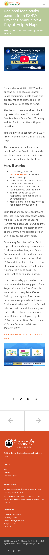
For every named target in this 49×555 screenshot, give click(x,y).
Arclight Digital (35, 544)
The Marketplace (10, 475)
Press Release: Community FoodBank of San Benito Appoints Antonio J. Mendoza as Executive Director (24, 499)
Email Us (7, 527)
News (30, 31)
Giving (24, 31)
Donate (7, 472)
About (6, 469)
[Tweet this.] (20, 399)
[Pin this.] (28, 399)
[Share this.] (13, 399)
